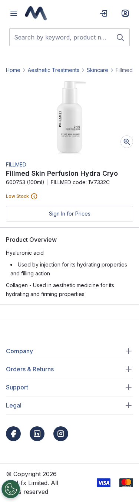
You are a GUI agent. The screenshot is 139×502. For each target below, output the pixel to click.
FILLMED (16, 164)
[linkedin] (37, 433)
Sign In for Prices (69, 213)
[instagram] (60, 433)
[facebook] (13, 433)
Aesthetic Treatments (53, 70)
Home (13, 70)
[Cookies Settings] (10, 489)
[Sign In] (104, 13)
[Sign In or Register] (125, 13)
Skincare (97, 70)
